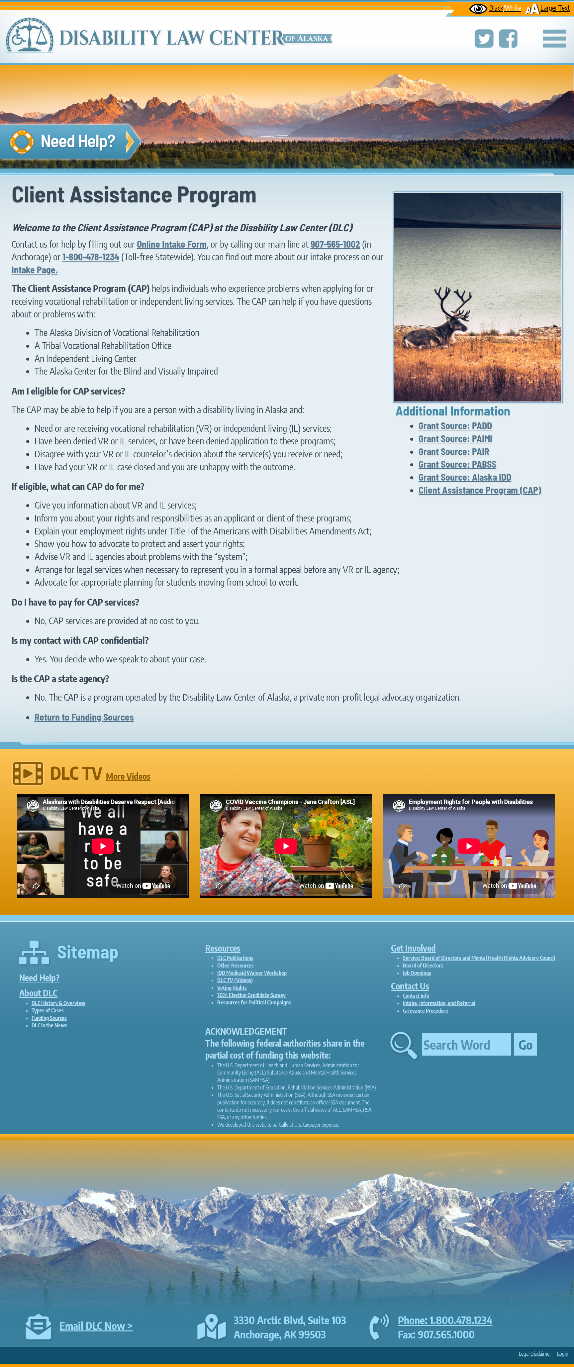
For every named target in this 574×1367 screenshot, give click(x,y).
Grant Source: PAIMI (455, 438)
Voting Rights (232, 987)
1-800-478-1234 (90, 256)
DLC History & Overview (58, 1003)
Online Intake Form (172, 244)
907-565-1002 (335, 244)
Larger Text (555, 8)
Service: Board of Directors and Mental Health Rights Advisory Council (479, 958)
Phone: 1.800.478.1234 (445, 1319)
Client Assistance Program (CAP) (480, 490)
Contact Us (410, 985)
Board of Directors (423, 965)
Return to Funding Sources (84, 717)
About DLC (38, 992)
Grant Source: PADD (455, 425)
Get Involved (413, 948)
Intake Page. (35, 269)
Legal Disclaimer (535, 1353)
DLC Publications (235, 958)
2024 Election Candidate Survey (251, 995)
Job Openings (417, 972)
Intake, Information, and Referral (439, 1003)
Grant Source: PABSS (457, 464)
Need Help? (39, 977)
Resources (222, 948)
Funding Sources (49, 1018)
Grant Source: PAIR (454, 451)
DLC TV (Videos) (235, 980)
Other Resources (235, 965)
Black (505, 8)
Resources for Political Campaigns (254, 1002)
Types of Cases (48, 1010)
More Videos (128, 776)
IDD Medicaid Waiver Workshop (252, 972)
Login (562, 1353)
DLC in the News (49, 1025)
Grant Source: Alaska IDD (465, 477)
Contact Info (416, 995)
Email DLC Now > (96, 1325)
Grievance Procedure (425, 1010)
